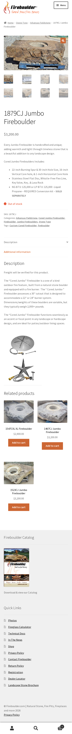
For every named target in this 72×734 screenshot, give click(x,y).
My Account (12, 728)
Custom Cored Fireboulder (23, 225)
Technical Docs (16, 633)
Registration (15, 672)
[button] (63, 40)
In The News (15, 639)
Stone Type (22, 22)
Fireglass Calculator (19, 627)
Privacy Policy (16, 653)
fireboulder (44, 225)
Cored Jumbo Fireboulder (52, 218)
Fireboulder (10, 221)
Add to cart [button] (18, 442)
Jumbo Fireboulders (27, 221)
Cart (55, 725)
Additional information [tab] (17, 251)
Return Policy (16, 665)
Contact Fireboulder (19, 659)
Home (11, 22)
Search (36, 728)
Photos (12, 620)
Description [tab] (10, 242)
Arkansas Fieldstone (40, 22)
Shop (11, 646)
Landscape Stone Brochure (23, 685)
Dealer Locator (16, 678)
